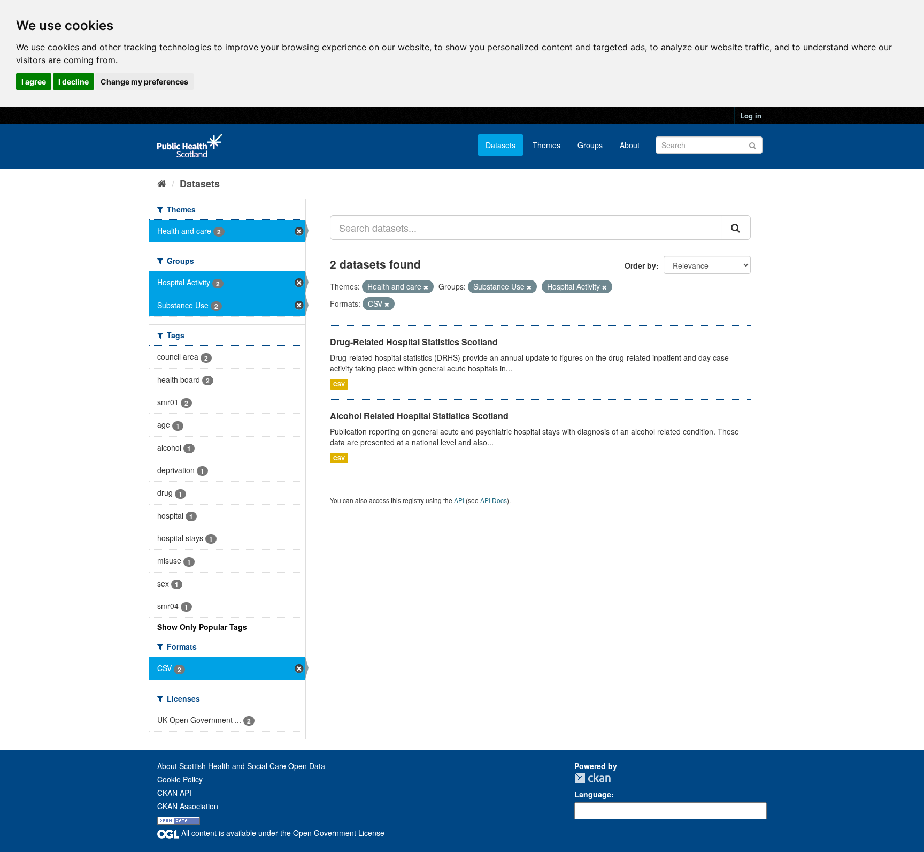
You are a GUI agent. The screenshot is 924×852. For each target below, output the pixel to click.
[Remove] (426, 287)
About (630, 145)
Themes (546, 145)
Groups (590, 145)
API (459, 500)
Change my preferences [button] (144, 81)
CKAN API (174, 792)
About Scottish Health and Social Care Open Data (241, 765)
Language (592, 794)
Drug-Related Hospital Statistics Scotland (414, 342)
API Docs (493, 500)
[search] (736, 227)
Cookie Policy (180, 779)
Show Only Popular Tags (202, 626)
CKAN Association (187, 806)
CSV (339, 384)
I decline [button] (73, 81)
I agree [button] (33, 81)
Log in (750, 115)
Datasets (500, 145)
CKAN (592, 777)
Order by (640, 265)
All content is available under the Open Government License (281, 832)
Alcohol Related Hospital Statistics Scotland (419, 415)
